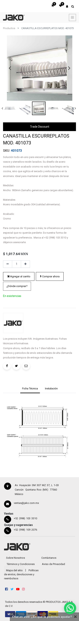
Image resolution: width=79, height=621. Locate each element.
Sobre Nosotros (15, 557)
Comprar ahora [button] (51, 276)
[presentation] (10, 68)
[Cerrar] (75, 617)
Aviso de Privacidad (53, 564)
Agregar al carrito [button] (20, 276)
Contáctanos (48, 557)
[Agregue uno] (25, 264)
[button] (17, 286)
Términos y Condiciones (21, 564)
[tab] (30, 389)
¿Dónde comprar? (17, 286)
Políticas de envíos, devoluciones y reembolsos (21, 574)
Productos (9, 28)
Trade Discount (39, 126)
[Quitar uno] (7, 264)
